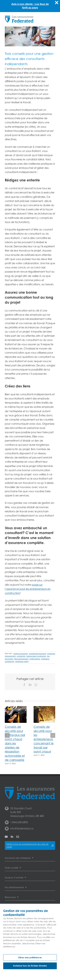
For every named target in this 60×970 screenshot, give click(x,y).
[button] (7, 735)
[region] (30, 937)
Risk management (21, 659)
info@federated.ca (21, 828)
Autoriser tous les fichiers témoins (30, 965)
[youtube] (6, 836)
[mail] (17, 836)
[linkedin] (12, 836)
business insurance (20, 653)
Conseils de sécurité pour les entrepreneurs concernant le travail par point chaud (44, 739)
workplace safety (22, 661)
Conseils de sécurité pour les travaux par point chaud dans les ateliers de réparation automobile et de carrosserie (15, 743)
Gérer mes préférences (30, 957)
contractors (21, 656)
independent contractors (36, 656)
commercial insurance (37, 653)
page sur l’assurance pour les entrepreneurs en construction (28, 589)
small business (34, 659)
